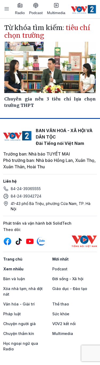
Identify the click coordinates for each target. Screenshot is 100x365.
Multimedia (56, 13)
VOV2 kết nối (64, 323)
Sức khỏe (60, 314)
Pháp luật (12, 314)
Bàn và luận (14, 278)
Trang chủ (12, 259)
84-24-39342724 (26, 196)
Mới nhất (60, 259)
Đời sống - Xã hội (67, 278)
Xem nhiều (13, 269)
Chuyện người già (19, 323)
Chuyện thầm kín (18, 333)
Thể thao (60, 304)
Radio (20, 13)
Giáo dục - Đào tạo (69, 288)
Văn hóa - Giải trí (19, 304)
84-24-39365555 (26, 188)
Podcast (36, 13)
